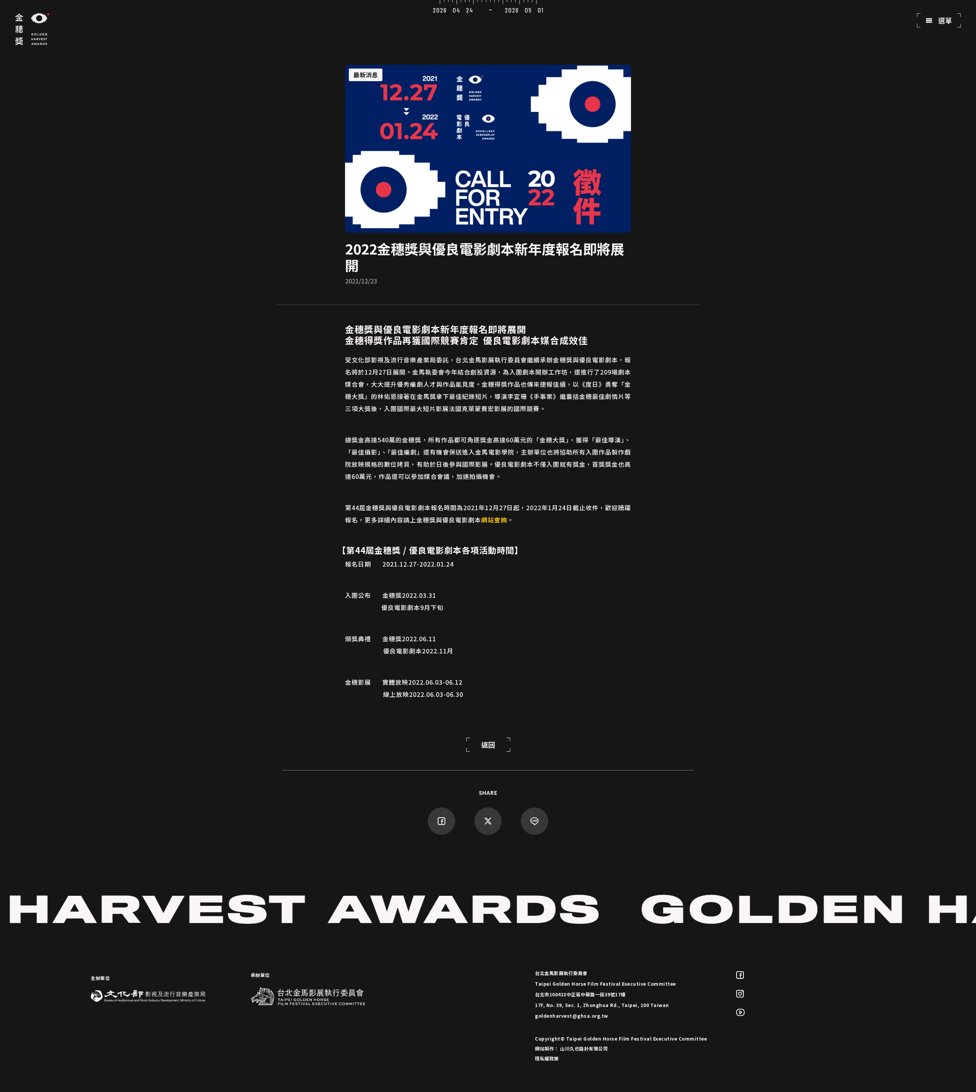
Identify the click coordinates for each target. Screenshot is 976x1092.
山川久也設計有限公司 (584, 1048)
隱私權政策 (547, 1058)
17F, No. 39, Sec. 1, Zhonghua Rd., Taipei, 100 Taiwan (602, 1005)
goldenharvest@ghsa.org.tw (571, 1015)
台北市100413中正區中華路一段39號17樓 (580, 994)
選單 (944, 20)
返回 (488, 744)
